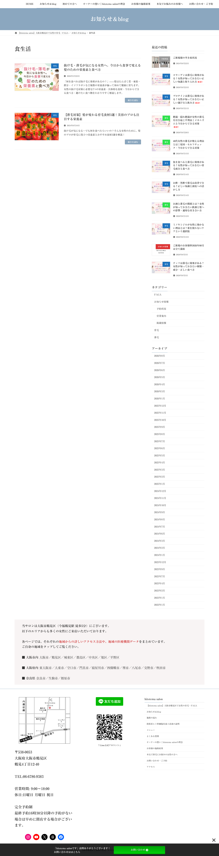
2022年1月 (159, 605)
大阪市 (44, 657)
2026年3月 (159, 391)
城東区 (68, 657)
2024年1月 (159, 555)
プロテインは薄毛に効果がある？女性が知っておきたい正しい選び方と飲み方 (188, 99)
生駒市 (53, 678)
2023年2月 (159, 590)
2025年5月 (159, 455)
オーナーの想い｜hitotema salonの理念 (165, 742)
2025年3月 (159, 469)
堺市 (126, 667)
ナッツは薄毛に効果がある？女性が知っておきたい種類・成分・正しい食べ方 (188, 266)
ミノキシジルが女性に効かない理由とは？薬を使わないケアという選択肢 (188, 228)
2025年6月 (159, 448)
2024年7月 (159, 526)
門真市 (84, 667)
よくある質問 (153, 736)
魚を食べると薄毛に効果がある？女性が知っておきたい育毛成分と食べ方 (188, 165)
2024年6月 (159, 533)
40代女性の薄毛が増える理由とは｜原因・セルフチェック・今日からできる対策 (188, 144)
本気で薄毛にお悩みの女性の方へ (162, 754)
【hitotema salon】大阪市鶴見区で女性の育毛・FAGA (172, 705)
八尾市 (136, 667)
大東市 (59, 667)
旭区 (104, 657)
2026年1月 (159, 398)
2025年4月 (159, 462)
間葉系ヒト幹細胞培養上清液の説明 (163, 724)
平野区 (114, 657)
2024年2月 (159, 548)
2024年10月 (160, 505)
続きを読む (133, 100)
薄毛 (156, 337)
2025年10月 (160, 420)
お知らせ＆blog (154, 712)
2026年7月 (159, 363)
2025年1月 (159, 484)
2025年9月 (159, 427)
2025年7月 (159, 441)
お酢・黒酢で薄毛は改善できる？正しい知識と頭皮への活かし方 (188, 186)
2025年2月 (159, 477)
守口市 (71, 667)
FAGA (157, 294)
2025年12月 (160, 405)
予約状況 (161, 309)
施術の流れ (152, 718)
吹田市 (161, 667)
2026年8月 (159, 356)
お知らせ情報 (161, 301)
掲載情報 (161, 323)
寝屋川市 (98, 667)
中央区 (93, 657)
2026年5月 (159, 377)
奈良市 (41, 678)
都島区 (81, 657)
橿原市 (65, 678)
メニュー (151, 730)
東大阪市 (45, 667)
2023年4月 (159, 583)
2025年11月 (160, 413)
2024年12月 (160, 491)
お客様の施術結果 (155, 748)
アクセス (151, 767)
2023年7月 (159, 576)
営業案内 (161, 316)
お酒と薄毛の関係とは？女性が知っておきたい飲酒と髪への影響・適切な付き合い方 (188, 207)
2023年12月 (160, 562)
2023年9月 (159, 569)
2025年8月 (159, 434)
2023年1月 (159, 597)
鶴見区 (56, 657)
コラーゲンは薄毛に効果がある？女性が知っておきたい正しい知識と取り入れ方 (188, 78)
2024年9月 (159, 512)
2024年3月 (159, 540)
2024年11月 (160, 498)
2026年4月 (159, 384)
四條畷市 (113, 667)
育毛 (156, 330)
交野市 (148, 667)
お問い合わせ (138, 850)
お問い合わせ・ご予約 (157, 761)
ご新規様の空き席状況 (185, 58)
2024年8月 (159, 519)
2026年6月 (159, 370)
